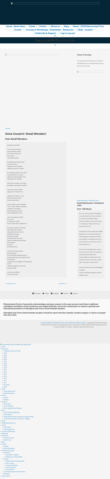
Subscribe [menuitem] (7, 452)
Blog (66, 26)
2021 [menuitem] (5, 361)
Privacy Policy (64, 323)
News (76, 26)
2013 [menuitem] (5, 378)
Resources (68, 30)
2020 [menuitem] (5, 363)
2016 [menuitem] (5, 372)
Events (18, 30)
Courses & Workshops (37, 30)
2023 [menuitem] (5, 359)
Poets (32, 26)
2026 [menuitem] (5, 353)
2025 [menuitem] (5, 355)
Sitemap (56, 323)
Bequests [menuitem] (6, 474)
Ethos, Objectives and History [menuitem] (13, 408)
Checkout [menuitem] (7, 385)
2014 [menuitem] (5, 376)
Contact (89, 30)
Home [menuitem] (3, 346)
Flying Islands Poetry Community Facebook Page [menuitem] (18, 416)
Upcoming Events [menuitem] (9, 429)
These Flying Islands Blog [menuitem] (11, 412)
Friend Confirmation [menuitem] (12, 465)
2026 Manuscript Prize (92, 26)
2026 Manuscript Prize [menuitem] (8, 423)
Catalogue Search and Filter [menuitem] (12, 351)
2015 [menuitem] (5, 374)
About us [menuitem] (4, 402)
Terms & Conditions (47, 323)
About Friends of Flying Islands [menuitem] (15, 461)
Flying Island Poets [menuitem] (9, 391)
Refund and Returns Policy (78, 323)
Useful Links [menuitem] (7, 440)
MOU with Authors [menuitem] (9, 393)
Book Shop (19, 26)
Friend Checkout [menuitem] (11, 467)
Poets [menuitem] (3, 389)
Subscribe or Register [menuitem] (12, 455)
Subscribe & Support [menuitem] (8, 450)
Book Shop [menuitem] (5, 349)
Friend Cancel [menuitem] (10, 469)
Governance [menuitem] (7, 404)
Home (9, 26)
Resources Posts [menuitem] (9, 438)
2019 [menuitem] (5, 366)
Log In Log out (67, 33)
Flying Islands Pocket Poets (55, 40)
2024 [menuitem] (5, 357)
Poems (42, 26)
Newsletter (55, 30)
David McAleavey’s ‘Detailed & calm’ (88, 200)
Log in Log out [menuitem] (10, 463)
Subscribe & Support (45, 33)
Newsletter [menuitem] (5, 433)
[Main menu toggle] (55, 45)
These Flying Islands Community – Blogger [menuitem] (17, 418)
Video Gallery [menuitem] (8, 414)
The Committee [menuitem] (8, 406)
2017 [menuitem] (5, 370)
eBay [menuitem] (5, 387)
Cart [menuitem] (5, 383)
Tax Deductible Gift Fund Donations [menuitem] (14, 471)
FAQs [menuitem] (3, 442)
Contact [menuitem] (4, 444)
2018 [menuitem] (5, 368)
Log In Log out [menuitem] (6, 476)
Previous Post (10, 283)
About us (55, 26)
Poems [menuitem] (4, 395)
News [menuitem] (3, 421)
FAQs (80, 30)
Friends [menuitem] (6, 459)
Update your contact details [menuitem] (14, 457)
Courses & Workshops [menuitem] (8, 431)
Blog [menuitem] (3, 410)
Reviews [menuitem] (6, 399)
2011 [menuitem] (5, 380)
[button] (55, 36)
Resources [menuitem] (5, 435)
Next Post (63, 283)
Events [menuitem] (4, 425)
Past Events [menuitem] (7, 427)
